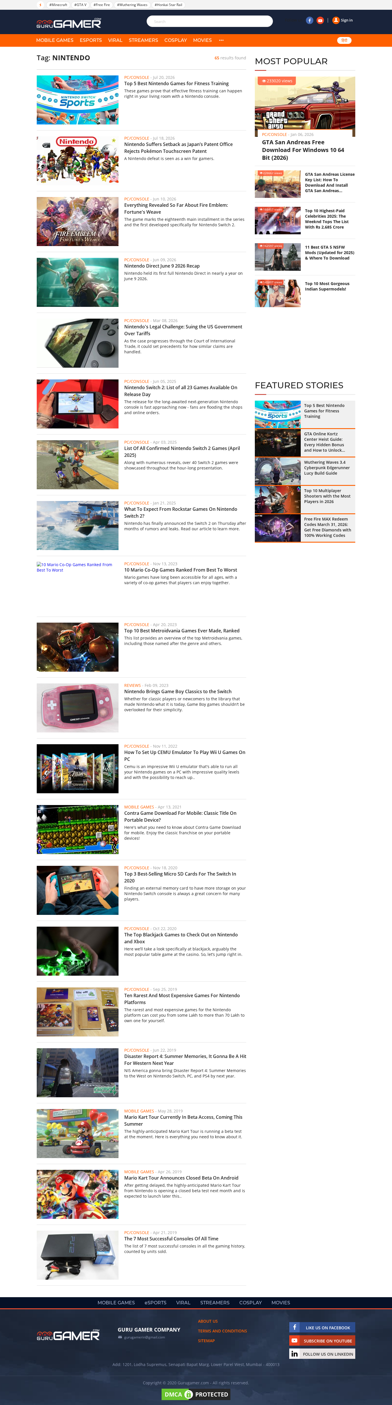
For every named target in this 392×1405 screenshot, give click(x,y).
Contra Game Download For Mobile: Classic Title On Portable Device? (180, 816)
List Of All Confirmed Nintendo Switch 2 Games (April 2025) (182, 451)
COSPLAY (175, 40)
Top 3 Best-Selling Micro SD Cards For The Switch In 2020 (180, 877)
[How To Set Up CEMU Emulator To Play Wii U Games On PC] (78, 768)
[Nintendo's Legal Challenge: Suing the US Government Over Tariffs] (78, 343)
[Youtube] (320, 20)
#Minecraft (58, 4)
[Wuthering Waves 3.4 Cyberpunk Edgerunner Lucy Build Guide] (278, 471)
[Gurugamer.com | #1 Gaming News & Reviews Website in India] (70, 23)
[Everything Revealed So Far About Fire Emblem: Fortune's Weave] (78, 221)
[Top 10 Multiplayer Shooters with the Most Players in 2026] (278, 499)
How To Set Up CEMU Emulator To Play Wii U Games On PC (184, 755)
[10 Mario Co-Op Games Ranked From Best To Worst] (78, 586)
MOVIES (202, 40)
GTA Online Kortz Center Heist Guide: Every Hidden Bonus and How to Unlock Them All (324, 442)
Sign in (347, 20)
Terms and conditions (222, 1331)
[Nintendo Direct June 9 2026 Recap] (78, 282)
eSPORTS (91, 40)
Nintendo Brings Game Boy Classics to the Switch (178, 691)
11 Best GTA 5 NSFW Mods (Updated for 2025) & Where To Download (329, 252)
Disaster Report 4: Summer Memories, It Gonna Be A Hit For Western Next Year (185, 1059)
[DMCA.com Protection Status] (196, 1400)
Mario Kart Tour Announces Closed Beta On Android (181, 1178)
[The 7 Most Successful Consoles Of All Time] (78, 1255)
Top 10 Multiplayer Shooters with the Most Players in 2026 (327, 496)
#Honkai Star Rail (168, 4)
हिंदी (344, 40)
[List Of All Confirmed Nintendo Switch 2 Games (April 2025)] (78, 464)
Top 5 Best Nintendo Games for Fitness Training (176, 83)
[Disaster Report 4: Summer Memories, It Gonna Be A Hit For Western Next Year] (78, 1072)
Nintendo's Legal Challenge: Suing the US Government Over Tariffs (183, 330)
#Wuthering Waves (132, 4)
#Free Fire (102, 4)
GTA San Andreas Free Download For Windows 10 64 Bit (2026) (303, 149)
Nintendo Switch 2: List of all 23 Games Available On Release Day (180, 390)
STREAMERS (143, 40)
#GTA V (80, 4)
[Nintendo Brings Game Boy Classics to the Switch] (78, 707)
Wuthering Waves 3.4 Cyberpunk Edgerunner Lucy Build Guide (327, 467)
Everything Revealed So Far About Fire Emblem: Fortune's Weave (176, 208)
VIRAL (115, 40)
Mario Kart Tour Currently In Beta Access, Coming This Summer (183, 1120)
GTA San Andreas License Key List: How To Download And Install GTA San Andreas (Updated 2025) (330, 182)
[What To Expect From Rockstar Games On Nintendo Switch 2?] (78, 525)
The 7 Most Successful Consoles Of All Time (171, 1239)
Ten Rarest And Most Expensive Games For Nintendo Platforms (182, 998)
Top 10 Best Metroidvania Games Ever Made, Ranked (182, 631)
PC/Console (274, 134)
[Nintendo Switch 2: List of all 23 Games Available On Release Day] (78, 403)
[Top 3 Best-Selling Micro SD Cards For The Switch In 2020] (78, 890)
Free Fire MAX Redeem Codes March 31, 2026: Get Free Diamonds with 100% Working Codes (327, 527)
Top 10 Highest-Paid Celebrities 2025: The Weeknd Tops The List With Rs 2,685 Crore (327, 219)
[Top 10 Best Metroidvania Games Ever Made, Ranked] (78, 647)
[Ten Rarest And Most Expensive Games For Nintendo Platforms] (78, 1011)
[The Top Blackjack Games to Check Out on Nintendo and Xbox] (78, 951)
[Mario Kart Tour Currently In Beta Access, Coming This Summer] (78, 1133)
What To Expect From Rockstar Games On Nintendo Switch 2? (180, 512)
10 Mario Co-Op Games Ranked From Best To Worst (180, 570)
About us (208, 1321)
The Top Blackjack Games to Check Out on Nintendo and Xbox (181, 938)
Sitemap (206, 1340)
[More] (221, 40)
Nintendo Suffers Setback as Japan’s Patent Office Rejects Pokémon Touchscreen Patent (178, 147)
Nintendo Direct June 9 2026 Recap (162, 266)
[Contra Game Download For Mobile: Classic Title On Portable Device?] (78, 829)
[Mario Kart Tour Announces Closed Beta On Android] (78, 1194)
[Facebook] (309, 20)
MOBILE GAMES (54, 40)
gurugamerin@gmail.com (144, 1337)
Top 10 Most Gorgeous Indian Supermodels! (327, 286)
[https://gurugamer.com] (68, 1334)
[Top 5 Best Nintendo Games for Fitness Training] (78, 99)
